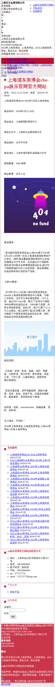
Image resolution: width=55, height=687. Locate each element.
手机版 (3, 76)
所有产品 (14, 592)
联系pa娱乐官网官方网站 (20, 71)
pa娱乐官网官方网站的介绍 (21, 62)
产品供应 (12, 65)
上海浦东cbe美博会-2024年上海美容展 (29, 497)
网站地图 (6, 684)
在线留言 (37, 11)
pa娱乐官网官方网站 (43, 5)
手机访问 (37, 8)
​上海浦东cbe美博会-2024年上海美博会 (29, 515)
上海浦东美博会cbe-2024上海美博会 (28, 454)
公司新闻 (34, 65)
